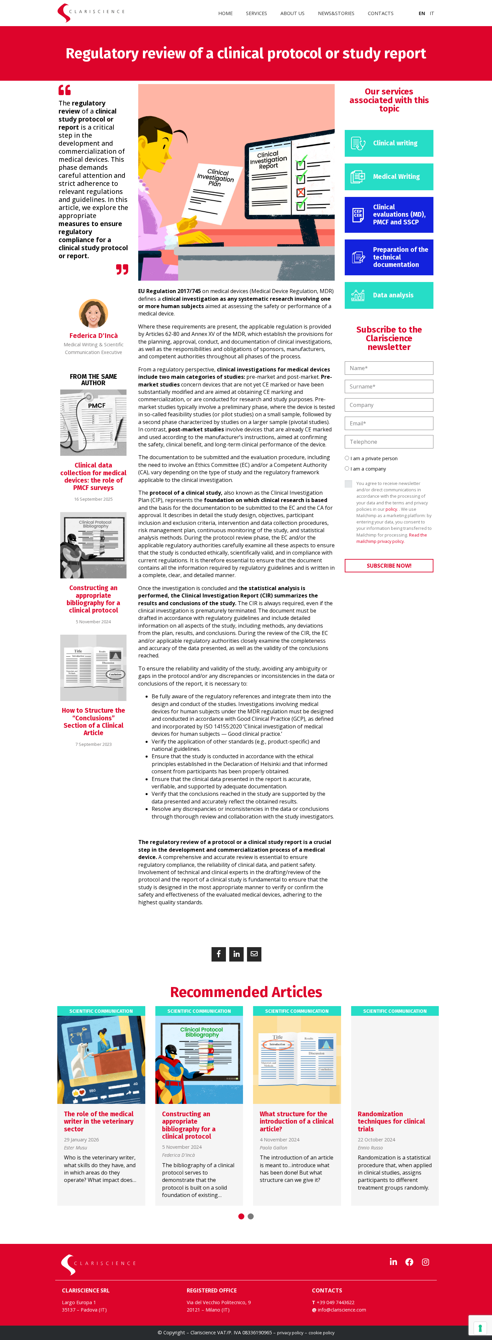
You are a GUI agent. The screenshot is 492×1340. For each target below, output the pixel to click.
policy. (392, 509)
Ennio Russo (368, 1148)
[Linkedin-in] (393, 1262)
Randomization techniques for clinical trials (389, 1121)
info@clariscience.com (342, 1310)
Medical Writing (396, 177)
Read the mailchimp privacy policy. (391, 538)
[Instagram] (425, 1262)
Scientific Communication (99, 1011)
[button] (219, 954)
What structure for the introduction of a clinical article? (295, 1121)
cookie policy (321, 1333)
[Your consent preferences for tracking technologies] (480, 1328)
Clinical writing (395, 143)
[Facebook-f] (409, 1262)
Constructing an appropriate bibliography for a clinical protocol (93, 599)
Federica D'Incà (176, 1155)
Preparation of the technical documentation (400, 257)
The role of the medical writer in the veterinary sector (97, 1121)
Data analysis (393, 295)
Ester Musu (73, 1148)
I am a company (368, 469)
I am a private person (374, 458)
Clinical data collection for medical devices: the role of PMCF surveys (93, 477)
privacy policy (290, 1333)
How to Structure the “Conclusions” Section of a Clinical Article (93, 722)
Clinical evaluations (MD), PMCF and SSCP (399, 214)
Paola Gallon (271, 1148)
